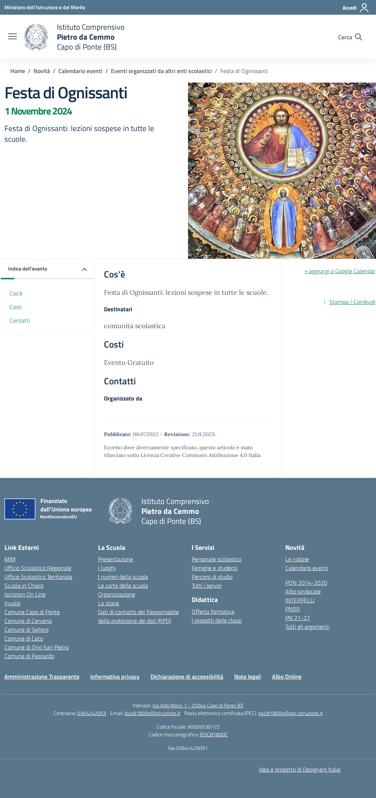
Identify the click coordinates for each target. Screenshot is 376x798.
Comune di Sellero (26, 629)
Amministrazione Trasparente (41, 676)
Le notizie (297, 559)
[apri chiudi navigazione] (12, 37)
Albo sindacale (303, 591)
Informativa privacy (115, 676)
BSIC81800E (214, 734)
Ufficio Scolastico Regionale (37, 567)
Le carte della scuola (123, 585)
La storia (108, 603)
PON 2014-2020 (306, 582)
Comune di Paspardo (29, 656)
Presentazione (115, 559)
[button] (47, 269)
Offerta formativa (213, 611)
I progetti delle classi (217, 620)
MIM (9, 559)
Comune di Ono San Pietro (36, 647)
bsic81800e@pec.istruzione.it (290, 713)
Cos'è (16, 293)
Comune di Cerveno (28, 620)
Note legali (247, 676)
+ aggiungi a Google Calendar (339, 270)
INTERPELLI (300, 600)
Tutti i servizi (206, 585)
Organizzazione (116, 594)
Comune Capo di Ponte (32, 611)
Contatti (20, 320)
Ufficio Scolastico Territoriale (38, 576)
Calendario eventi (306, 567)
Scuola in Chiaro (23, 585)
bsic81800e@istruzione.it (152, 713)
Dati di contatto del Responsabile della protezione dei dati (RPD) (138, 616)
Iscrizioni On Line (25, 594)
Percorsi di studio (212, 576)
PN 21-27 (297, 617)
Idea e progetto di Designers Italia (299, 769)
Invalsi (12, 603)
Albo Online (286, 676)
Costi (16, 306)
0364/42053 (91, 713)
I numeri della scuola (123, 576)
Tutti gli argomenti (307, 626)
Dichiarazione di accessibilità (187, 676)
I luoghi (107, 567)
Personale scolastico (216, 559)
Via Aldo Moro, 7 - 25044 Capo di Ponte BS (197, 705)
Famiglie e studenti (215, 567)
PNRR (292, 609)
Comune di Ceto (23, 638)
